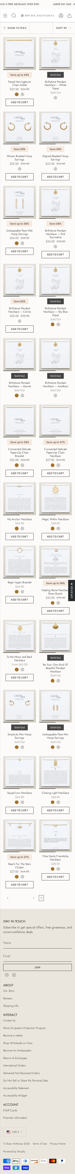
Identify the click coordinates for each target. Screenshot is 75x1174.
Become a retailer (13, 1035)
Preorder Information (15, 1118)
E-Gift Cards (10, 1110)
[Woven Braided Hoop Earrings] (19, 128)
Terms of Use (40, 1144)
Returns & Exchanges (15, 1058)
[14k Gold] (16, 94)
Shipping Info (11, 1006)
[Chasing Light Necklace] (55, 772)
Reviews (7, 998)
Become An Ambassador (17, 1050)
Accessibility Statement (16, 1088)
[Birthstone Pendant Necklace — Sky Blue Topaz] (55, 280)
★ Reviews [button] (71, 590)
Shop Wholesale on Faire (17, 1043)
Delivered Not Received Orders (21, 1073)
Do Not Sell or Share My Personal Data (25, 1080)
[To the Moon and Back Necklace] (19, 636)
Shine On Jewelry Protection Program (24, 1028)
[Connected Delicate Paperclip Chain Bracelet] (19, 421)
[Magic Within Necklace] (55, 498)
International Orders (14, 1065)
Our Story (8, 991)
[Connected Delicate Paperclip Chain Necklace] (55, 421)
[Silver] (22, 94)
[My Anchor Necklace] (19, 498)
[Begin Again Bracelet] (19, 562)
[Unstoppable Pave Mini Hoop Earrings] (55, 706)
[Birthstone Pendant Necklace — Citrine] (19, 280)
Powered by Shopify (14, 1151)
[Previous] (17, 898)
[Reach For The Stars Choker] (19, 835)
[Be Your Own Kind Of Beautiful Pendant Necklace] (55, 636)
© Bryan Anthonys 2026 (16, 1144)
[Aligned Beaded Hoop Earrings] (55, 128)
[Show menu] (5, 15)
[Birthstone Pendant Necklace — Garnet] (19, 354)
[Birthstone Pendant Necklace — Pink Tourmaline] (55, 202)
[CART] (69, 15)
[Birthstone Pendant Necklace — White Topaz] (55, 53)
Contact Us (9, 1020)
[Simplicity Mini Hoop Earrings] (19, 706)
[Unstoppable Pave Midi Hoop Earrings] (19, 202)
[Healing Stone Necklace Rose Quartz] (55, 562)
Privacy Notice (58, 1144)
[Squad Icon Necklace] (19, 772)
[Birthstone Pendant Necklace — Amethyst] (55, 354)
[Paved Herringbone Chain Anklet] (19, 53)
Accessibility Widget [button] (15, 1095)
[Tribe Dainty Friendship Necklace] (55, 835)
